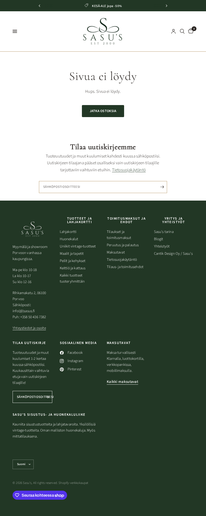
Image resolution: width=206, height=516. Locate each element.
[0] (189, 31)
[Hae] (182, 31)
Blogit (158, 239)
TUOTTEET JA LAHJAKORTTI (79, 220)
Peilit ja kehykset (73, 261)
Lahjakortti (68, 231)
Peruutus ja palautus (123, 245)
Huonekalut (69, 239)
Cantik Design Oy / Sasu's (173, 253)
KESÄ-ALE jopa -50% (107, 6)
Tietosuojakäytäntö (129, 170)
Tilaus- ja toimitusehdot (125, 267)
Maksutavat (116, 252)
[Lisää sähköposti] (162, 187)
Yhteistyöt (162, 246)
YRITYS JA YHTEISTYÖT (173, 220)
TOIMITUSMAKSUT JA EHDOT (126, 220)
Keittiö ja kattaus (73, 268)
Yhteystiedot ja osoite (29, 328)
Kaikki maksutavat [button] (122, 382)
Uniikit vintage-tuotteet (78, 246)
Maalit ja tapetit (72, 253)
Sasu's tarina (164, 231)
